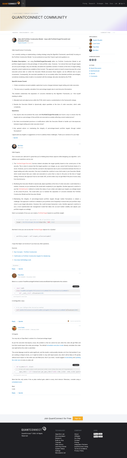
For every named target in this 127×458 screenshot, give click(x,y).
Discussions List (60, 453)
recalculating (69, 357)
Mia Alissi (20, 145)
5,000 (100, 434)
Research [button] (15, 32)
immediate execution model (55, 345)
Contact (76, 440)
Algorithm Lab (59, 434)
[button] (105, 33)
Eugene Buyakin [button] (22, 42)
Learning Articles (60, 446)
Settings (57, 451)
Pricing (85, 3)
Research (92, 3)
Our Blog (77, 438)
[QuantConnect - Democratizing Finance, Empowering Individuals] (11, 4)
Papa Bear (21, 275)
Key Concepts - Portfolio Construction (25, 252)
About (76, 434)
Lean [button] (31, 32)
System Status (60, 449)
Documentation (60, 436)
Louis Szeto (21, 327)
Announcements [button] (24, 32)
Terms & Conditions (80, 449)
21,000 (100, 436)
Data (106, 3)
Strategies (100, 3)
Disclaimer (16, 265)
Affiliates (77, 436)
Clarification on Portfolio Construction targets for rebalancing (32, 256)
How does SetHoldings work (22, 260)
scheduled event (17, 382)
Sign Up (78, 418)
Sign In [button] (122, 3)
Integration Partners (81, 444)
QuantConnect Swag (81, 446)
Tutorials (58, 442)
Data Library (59, 444)
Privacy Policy (79, 451)
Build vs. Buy (59, 440)
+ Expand (75, 286)
